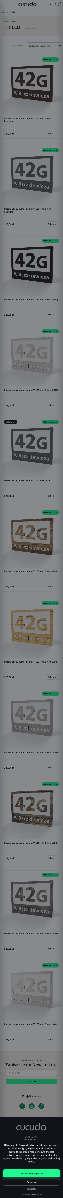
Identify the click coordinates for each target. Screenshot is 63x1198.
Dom (4, 12)
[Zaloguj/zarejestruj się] (55, 4)
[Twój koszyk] (59, 4)
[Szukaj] (50, 4)
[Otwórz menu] (4, 4)
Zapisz (29, 1081)
